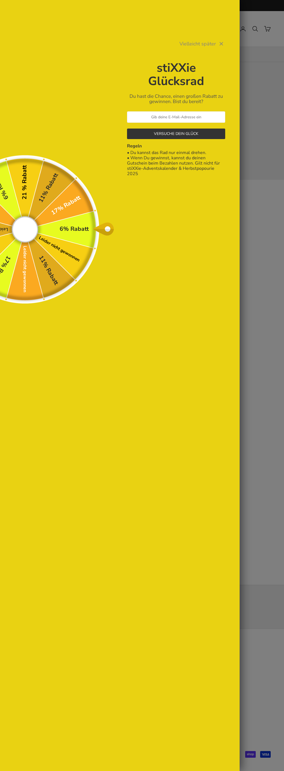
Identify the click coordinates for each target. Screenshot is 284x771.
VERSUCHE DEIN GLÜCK (176, 133)
